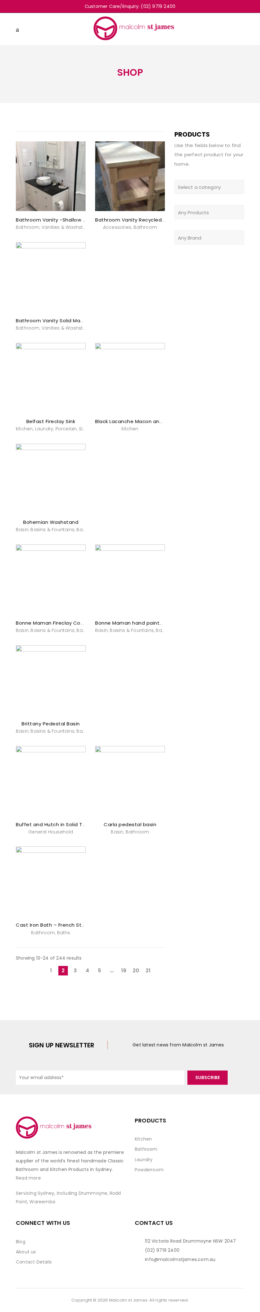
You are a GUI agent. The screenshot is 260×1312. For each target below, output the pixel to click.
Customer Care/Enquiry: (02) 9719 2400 (130, 6)
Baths (63, 932)
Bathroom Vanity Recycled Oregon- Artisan (149, 219)
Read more (28, 1178)
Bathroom (28, 227)
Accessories (117, 227)
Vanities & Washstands (68, 227)
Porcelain (66, 429)
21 (148, 970)
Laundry (44, 429)
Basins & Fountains (52, 529)
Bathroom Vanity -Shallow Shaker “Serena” (69, 219)
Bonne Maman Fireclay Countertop (59, 623)
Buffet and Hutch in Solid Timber (56, 824)
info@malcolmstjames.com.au (180, 1259)
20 (136, 970)
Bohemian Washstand (50, 522)
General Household (50, 832)
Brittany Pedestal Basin (51, 723)
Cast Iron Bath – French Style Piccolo (62, 925)
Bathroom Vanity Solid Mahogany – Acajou (69, 320)
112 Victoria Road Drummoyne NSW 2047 (190, 1241)
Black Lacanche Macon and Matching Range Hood (157, 421)
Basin (22, 529)
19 (123, 970)
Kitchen (24, 429)
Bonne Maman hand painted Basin (138, 623)
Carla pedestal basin (130, 824)
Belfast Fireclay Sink (50, 421)
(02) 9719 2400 (162, 1250)
